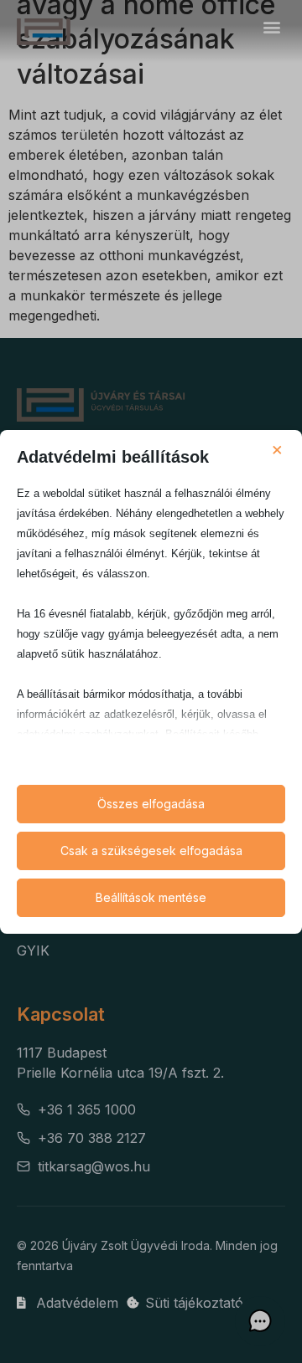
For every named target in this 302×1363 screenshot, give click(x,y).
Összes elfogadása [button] (151, 804)
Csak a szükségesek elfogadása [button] (151, 850)
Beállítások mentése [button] (151, 897)
